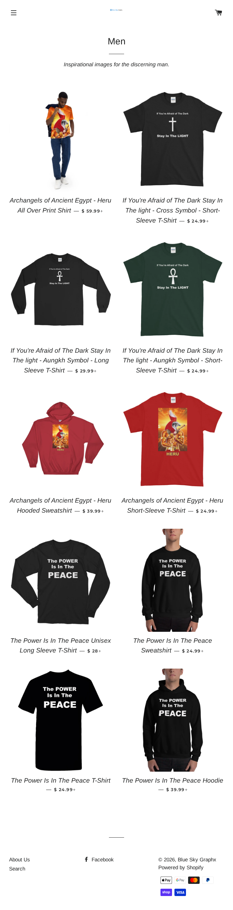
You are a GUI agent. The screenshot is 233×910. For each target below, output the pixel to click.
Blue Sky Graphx (197, 860)
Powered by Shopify (181, 867)
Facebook (102, 860)
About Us (19, 860)
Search (17, 869)
